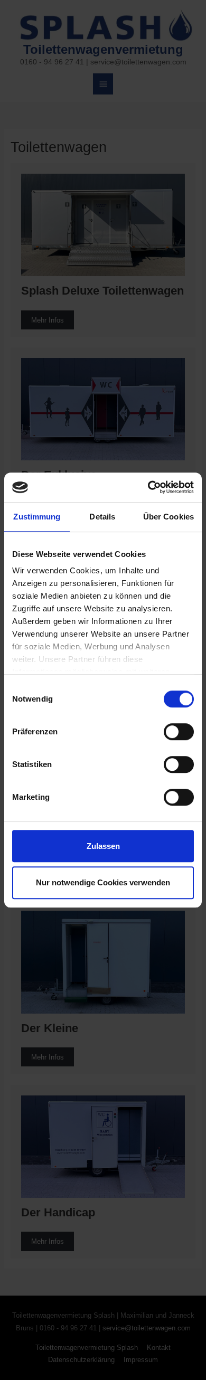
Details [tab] (102, 516)
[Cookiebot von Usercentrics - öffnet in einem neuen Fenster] (148, 487)
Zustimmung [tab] (36, 516)
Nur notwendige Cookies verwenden (103, 882)
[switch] (179, 731)
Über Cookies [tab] (168, 516)
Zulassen (103, 846)
